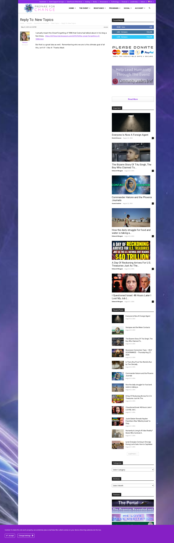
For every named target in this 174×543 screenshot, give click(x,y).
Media (95, 2)
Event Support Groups (56, 2)
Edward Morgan (117, 171)
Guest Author (116, 203)
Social (127, 8)
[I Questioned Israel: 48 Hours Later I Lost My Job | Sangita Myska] (133, 283)
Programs (113, 8)
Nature (143, 2)
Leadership (134, 2)
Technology (115, 2)
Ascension (42, 2)
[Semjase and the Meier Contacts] (118, 330)
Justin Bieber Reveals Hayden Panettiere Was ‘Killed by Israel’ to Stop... (138, 421)
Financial (124, 2)
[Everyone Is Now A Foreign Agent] (133, 122)
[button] (149, 8)
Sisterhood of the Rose (74, 2)
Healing (87, 2)
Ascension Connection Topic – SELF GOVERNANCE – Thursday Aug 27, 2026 (139, 352)
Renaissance (104, 2)
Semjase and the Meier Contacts (138, 327)
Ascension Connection (41, 23)
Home (71, 8)
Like (150, 27)
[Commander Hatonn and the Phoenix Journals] (133, 184)
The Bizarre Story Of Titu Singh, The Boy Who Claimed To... (131, 166)
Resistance (99, 8)
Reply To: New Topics (36, 20)
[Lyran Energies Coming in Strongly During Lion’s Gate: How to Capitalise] (118, 445)
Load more (132, 454)
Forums (29, 23)
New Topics (55, 23)
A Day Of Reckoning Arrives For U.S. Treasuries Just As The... (131, 264)
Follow (149, 32)
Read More (133, 99)
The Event (83, 8)
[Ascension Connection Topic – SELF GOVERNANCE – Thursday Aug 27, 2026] (118, 353)
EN (151, 2)
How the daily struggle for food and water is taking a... (131, 231)
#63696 (106, 27)
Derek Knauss (116, 138)
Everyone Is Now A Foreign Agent (130, 134)
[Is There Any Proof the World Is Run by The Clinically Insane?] (118, 365)
